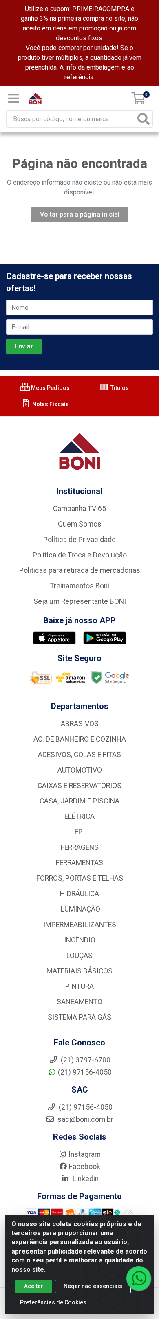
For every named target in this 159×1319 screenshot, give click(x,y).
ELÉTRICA (79, 816)
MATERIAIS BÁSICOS (79, 971)
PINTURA (79, 986)
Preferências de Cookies (53, 1302)
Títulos (119, 388)
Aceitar (33, 1286)
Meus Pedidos (50, 388)
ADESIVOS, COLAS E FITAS (79, 755)
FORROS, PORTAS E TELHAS (79, 878)
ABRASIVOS (80, 724)
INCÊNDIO (79, 940)
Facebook (84, 1166)
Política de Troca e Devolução (80, 555)
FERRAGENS (80, 847)
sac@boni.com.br (84, 1119)
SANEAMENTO (79, 1002)
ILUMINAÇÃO (79, 909)
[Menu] (13, 98)
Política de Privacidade (79, 539)
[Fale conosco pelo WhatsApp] (138, 1278)
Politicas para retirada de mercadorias (79, 570)
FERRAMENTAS (79, 863)
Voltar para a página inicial (79, 214)
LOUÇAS (79, 955)
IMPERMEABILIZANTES (79, 925)
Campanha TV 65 (79, 509)
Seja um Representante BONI (79, 601)
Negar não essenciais (93, 1286)
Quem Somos (80, 524)
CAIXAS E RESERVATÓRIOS (79, 785)
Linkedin (85, 1179)
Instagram (84, 1154)
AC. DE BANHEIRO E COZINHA (79, 739)
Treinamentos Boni (79, 586)
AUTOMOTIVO (79, 770)
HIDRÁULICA (79, 894)
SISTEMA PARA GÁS (79, 1017)
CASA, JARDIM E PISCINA (79, 801)
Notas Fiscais (50, 404)
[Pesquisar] (143, 119)
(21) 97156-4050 (85, 1072)
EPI (80, 832)
